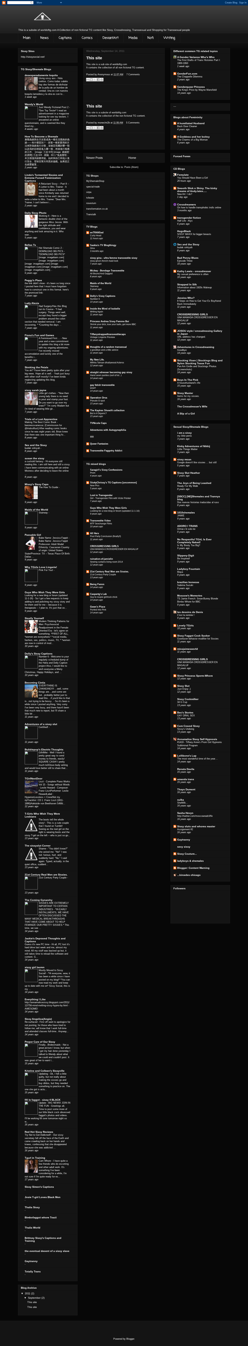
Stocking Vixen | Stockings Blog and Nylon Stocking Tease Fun (200, 362)
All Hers (94, 533)
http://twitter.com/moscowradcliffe (195, 816)
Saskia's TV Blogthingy (103, 245)
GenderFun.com (187, 73)
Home (132, 157)
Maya (180, 572)
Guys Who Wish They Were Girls (108, 508)
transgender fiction (189, 217)
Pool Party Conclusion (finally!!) (105, 536)
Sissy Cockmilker (187, 699)
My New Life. (97, 359)
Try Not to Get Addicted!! (38, 1135)
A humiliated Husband (191, 123)
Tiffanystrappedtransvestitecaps (108, 334)
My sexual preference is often (192, 274)
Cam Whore (45, 1160)
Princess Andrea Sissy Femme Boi (109, 321)
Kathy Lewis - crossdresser (194, 271)
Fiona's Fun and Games (39, 335)
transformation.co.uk (97, 208)
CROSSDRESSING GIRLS (104, 546)
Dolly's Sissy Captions (102, 296)
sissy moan (184, 459)
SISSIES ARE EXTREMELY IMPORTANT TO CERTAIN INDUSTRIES (54, 906)
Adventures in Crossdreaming (195, 347)
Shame (43, 848)
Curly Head (95, 235)
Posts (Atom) (131, 167)
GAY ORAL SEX (186, 715)
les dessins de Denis (190, 612)
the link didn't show (35, 283)
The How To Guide (49, 487)
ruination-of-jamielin (101, 559)
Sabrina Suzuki (185, 585)
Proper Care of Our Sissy (40, 1041)
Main (26, 37)
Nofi (150, 37)
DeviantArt (111, 37)
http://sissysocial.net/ (33, 56)
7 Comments (133, 74)
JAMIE (180, 515)
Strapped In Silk (187, 284)
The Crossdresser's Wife (192, 406)
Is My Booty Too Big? (188, 545)
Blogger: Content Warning (193, 867)
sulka (180, 799)
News (44, 37)
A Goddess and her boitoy (193, 136)
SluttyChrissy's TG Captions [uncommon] (113, 482)
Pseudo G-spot (97, 400)
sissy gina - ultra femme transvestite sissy (113, 258)
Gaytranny (31, 1261)
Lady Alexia (32, 303)
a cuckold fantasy (34, 461)
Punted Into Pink (98, 609)
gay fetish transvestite (102, 385)
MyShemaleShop (95, 181)
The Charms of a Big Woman (192, 139)
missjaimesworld (187, 648)
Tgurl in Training (35, 1157)
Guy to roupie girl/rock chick (103, 597)
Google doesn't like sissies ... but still (197, 462)
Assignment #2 (185, 829)
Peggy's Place (33, 280)
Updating (44, 1073)
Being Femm (97, 584)
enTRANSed (96, 232)
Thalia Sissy (32, 1207)
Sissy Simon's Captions (39, 1186)
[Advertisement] (124, 92)
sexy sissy (183, 846)
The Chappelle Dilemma (189, 76)
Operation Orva (98, 397)
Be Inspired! (183, 558)
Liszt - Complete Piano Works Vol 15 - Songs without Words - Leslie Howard (54, 784)
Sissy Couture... (187, 853)
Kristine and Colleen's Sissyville (44, 1070)
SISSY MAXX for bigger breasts (194, 234)
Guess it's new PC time (37, 944)
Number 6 (95, 299)
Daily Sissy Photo (35, 212)
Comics (87, 37)
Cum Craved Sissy (188, 725)
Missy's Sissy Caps (36, 484)
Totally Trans (33, 1271)
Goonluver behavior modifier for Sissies (198, 638)
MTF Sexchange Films (101, 523)
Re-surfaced (31, 1022)
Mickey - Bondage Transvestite (107, 270)
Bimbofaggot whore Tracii (41, 1217)
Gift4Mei (43, 752)
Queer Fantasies (99, 443)
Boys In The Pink (187, 379)
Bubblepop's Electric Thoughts (44, 749)
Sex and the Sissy (36, 445)
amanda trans (185, 779)
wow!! (93, 388)
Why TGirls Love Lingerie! (41, 567)
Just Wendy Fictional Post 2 (54, 107)
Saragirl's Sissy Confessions (106, 469)
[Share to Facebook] (98, 79)
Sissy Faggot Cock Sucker (193, 635)
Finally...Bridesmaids (50, 1044)
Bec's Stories (185, 712)
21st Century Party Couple (103, 574)
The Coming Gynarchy (38, 900)
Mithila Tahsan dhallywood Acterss (107, 362)
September (34, 1297)
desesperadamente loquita (41, 75)
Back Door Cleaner (187, 126)
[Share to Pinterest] (101, 79)
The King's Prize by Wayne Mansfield (197, 89)
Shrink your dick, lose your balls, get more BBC (113, 324)
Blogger (130, 1338)
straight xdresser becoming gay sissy (111, 372)
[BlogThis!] (91, 79)
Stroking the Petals (36, 367)
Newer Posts (94, 157)
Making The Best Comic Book (41, 422)
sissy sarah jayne (35, 390)
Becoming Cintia (35, 682)
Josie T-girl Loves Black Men (42, 1197)
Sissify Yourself (34, 618)
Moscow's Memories (189, 595)
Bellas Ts (30, 244)
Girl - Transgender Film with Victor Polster (110, 498)
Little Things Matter (187, 449)
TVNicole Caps (98, 423)
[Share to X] (95, 79)
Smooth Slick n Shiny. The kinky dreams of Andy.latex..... (197, 190)
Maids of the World (100, 283)
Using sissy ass (47, 78)
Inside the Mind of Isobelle (105, 308)
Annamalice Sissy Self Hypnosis (197, 739)
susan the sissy (34, 458)
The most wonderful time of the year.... (197, 758)
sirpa (88, 192)
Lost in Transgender (101, 495)
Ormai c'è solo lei (186, 529)
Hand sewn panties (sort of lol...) (106, 375)
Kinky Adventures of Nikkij (193, 446)
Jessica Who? (186, 297)
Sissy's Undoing (185, 729)
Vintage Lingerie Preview (102, 337)
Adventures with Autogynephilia (108, 430)
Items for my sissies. (188, 396)
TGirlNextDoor (33, 778)
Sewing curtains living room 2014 (106, 562)
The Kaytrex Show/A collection (107, 410)
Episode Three (184, 260)
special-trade (93, 186)
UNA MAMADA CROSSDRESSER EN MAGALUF (114, 549)
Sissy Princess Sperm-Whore (195, 675)
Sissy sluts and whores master (196, 826)
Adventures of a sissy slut (41, 724)
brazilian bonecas (188, 582)
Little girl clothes (48, 393)
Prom (92, 473)
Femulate (183, 174)
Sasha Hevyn (185, 813)
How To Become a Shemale (41, 136)
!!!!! (92, 436)
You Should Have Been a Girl (192, 177)
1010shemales (186, 512)
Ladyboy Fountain (188, 568)
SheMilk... (182, 802)
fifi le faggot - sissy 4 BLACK (42, 1099)
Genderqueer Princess (191, 86)
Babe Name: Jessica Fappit (54, 537)
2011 (28, 1293)
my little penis (184, 435)
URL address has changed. (191, 336)
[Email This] (88, 79)
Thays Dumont (186, 789)
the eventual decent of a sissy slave (47, 1251)
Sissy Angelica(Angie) (38, 1018)
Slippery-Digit (185, 555)
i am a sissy (184, 432)
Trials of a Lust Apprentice (41, 419)
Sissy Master (185, 393)
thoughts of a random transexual (108, 347)
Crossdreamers (186, 204)
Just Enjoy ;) (184, 689)
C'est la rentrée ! (185, 615)
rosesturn (91, 203)
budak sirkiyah (33, 448)
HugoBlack (184, 231)
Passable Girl (33, 534)
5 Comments (133, 122)
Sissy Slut (183, 685)
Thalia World (32, 1227)
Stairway (94, 286)
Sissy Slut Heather (188, 472)
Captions (65, 37)
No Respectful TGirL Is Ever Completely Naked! (194, 541)
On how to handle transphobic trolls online (199, 207)
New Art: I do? (184, 194)
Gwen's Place (97, 606)
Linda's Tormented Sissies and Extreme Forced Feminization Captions (44, 178)
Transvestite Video (100, 520)
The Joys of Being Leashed (194, 483)
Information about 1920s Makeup (194, 287)
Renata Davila (185, 769)
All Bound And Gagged (101, 273)
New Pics (94, 485)
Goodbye (182, 350)
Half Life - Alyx (185, 220)
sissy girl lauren (34, 967)
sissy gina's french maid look (104, 261)
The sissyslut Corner (37, 845)
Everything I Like (35, 999)
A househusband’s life (188, 382)
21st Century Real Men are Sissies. (109, 571)
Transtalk (91, 214)
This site (94, 58)
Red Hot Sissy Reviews (39, 1131)
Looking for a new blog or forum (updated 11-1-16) (115, 511)
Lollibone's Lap (186, 755)
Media (133, 37)
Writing (169, 37)
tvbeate (90, 197)
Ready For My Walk (187, 486)
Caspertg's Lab (98, 594)
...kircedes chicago (189, 875)
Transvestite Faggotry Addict (106, 450)
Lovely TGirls (185, 625)
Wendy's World (34, 104)
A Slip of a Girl (186, 413)
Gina (92, 248)
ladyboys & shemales (190, 860)
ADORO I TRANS (187, 526)
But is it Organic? (98, 413)
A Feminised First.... (50, 338)
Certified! (44, 727)
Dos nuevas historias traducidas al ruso (198, 502)
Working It (44, 215)
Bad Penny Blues (187, 257)
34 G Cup (182, 702)
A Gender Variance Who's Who (196, 57)
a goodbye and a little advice (104, 350)
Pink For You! (46, 570)
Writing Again (96, 311)
